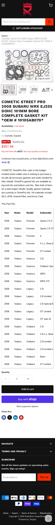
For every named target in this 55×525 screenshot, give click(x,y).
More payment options (27, 406)
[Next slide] (51, 89)
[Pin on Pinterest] (21, 417)
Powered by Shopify (27, 519)
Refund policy (46, 513)
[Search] (49, 21)
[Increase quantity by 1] (28, 379)
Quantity (5, 372)
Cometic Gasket (13, 135)
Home (5, 36)
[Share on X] (9, 417)
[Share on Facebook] (4, 417)
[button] (8, 89)
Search (15, 513)
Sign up (44, 477)
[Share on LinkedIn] (15, 417)
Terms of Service (29, 513)
